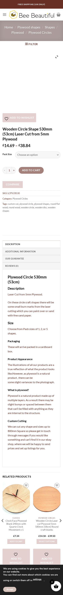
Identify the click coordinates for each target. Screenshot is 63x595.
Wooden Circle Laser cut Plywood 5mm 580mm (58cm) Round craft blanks (46, 525)
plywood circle (26, 204)
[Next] (60, 527)
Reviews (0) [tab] (11, 266)
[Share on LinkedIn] (36, 218)
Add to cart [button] (16, 541)
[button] (5, 14)
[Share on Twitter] (17, 218)
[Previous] (3, 527)
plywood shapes (41, 204)
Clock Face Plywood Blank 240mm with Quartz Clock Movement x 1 (16, 525)
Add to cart (31, 170)
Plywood (17, 32)
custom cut (13, 204)
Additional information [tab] (20, 251)
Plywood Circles (40, 32)
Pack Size (7, 154)
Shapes (50, 27)
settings (37, 579)
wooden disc (41, 207)
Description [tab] (12, 244)
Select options (47, 541)
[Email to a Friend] (24, 218)
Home (9, 27)
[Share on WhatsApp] (5, 218)
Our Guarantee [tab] (14, 258)
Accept (10, 589)
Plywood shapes (28, 27)
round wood (14, 207)
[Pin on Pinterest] (30, 218)
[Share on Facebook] (11, 218)
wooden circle (27, 207)
